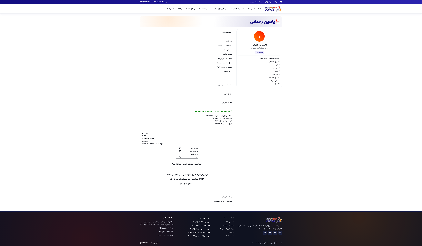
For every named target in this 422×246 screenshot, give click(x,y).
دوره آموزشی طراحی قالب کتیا (199, 235)
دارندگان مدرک (228, 225)
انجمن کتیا (251, 8)
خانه (259, 8)
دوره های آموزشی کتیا (220, 8)
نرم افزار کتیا (191, 8)
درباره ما (180, 8)
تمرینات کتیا (204, 8)
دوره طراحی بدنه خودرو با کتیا (199, 232)
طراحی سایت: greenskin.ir (149, 243)
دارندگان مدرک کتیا (239, 8)
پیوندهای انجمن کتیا (226, 228)
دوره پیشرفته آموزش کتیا (201, 221)
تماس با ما (170, 8)
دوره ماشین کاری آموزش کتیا (199, 228)
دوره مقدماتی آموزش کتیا (201, 225)
